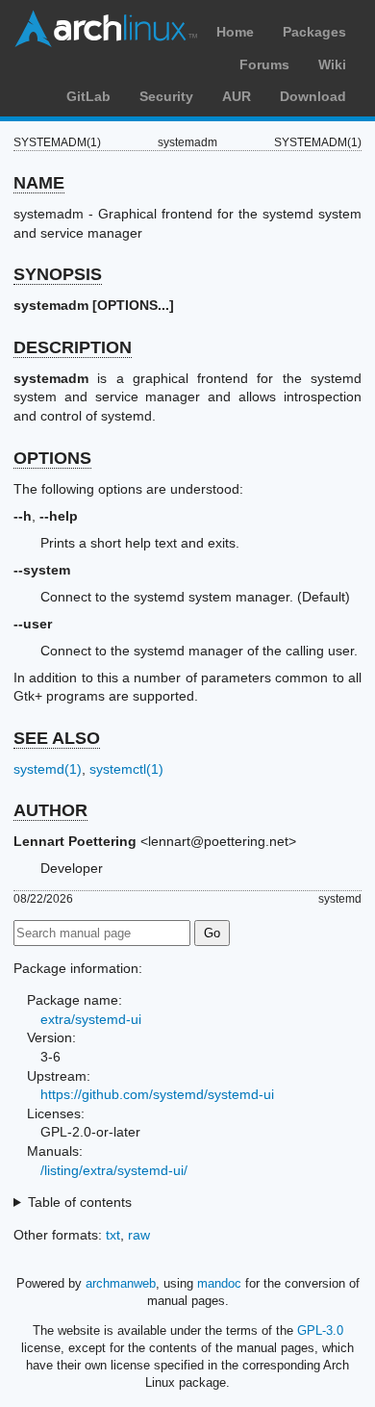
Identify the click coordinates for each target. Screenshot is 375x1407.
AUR (236, 96)
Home (235, 31)
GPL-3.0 (320, 1330)
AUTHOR (50, 810)
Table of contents (80, 1202)
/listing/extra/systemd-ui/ (114, 1170)
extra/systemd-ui (90, 1019)
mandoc (219, 1283)
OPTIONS (52, 458)
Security (166, 96)
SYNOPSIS (57, 274)
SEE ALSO (56, 738)
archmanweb (121, 1283)
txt (113, 1234)
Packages (314, 31)
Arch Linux (105, 29)
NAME (38, 182)
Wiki (332, 64)
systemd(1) (47, 769)
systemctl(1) (126, 769)
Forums (264, 64)
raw (139, 1234)
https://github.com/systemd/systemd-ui (157, 1094)
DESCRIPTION (72, 347)
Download (313, 96)
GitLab (88, 96)
